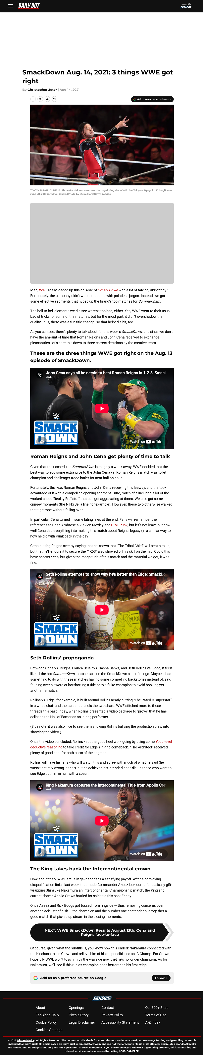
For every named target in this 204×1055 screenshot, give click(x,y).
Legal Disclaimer (82, 1022)
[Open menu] (10, 6)
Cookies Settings (49, 1030)
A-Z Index (152, 1022)
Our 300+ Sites (156, 1008)
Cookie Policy (46, 1022)
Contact (107, 1008)
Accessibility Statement (120, 1022)
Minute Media (25, 1040)
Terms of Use (155, 1015)
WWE (43, 290)
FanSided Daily (47, 1015)
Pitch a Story (79, 1015)
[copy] (54, 99)
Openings (76, 1008)
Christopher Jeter (42, 90)
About (40, 1008)
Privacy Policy (112, 1015)
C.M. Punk (119, 525)
